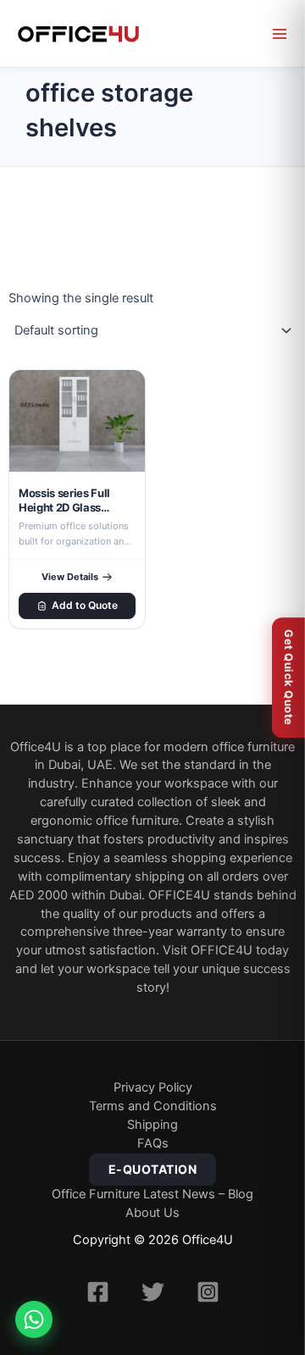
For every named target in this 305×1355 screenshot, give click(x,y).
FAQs (153, 1143)
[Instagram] (208, 1291)
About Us (152, 1212)
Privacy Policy (153, 1087)
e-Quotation (152, 1169)
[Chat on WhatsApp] (34, 1319)
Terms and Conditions (153, 1106)
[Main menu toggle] (279, 33)
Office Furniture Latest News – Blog (152, 1194)
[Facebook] (97, 1291)
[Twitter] (152, 1291)
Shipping (152, 1124)
